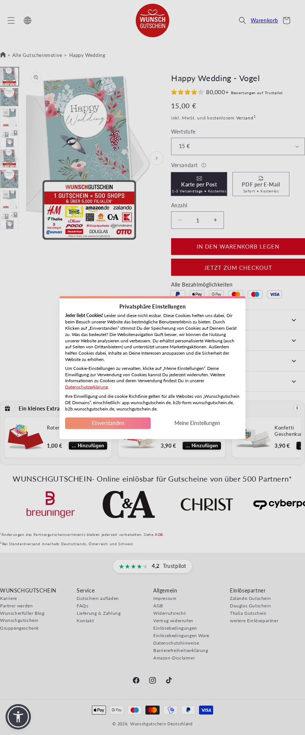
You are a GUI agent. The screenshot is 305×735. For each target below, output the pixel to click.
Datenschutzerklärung (86, 387)
